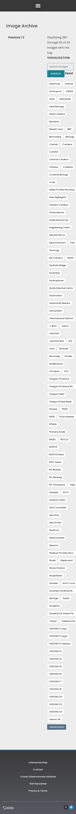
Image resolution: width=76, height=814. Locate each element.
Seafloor (54, 530)
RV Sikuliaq (55, 477)
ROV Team (55, 462)
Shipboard (66, 560)
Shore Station (57, 568)
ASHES (69, 91)
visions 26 (54, 719)
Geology (54, 250)
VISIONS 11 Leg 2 (58, 636)
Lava (52, 348)
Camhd (53, 151)
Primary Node (57, 432)
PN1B (64, 409)
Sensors (53, 545)
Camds (53, 144)
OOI (66, 371)
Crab (52, 182)
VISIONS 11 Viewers (60, 643)
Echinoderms (56, 212)
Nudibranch (56, 363)
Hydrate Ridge (57, 265)
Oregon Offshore (59, 378)
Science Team (57, 500)
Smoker (53, 583)
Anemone (54, 83)
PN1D (52, 416)
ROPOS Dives (56, 454)
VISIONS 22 (55, 704)
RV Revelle (55, 469)
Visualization (56, 727)
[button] (38, 6)
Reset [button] (69, 73)
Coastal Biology (58, 174)
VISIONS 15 (55, 666)
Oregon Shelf (57, 394)
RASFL (52, 439)
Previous (14, 37)
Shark (52, 560)
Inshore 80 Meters (59, 303)
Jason (65, 326)
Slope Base (55, 575)
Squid (66, 598)
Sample (53, 492)
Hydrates (54, 273)
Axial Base (65, 99)
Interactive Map (38, 762)
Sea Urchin (55, 522)
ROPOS (53, 447)
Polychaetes (66, 416)
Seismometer (57, 537)
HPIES (70, 258)
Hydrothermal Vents (61, 288)
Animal (69, 83)
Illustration (55, 295)
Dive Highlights (57, 197)
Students (54, 605)
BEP (69, 129)
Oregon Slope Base (60, 401)
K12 (70, 341)
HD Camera (56, 258)
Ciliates (53, 167)
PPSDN (53, 424)
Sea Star (54, 515)
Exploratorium (57, 242)
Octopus (54, 371)
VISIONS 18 (55, 689)
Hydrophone (56, 280)
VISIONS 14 (55, 659)
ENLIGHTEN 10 (57, 235)
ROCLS (64, 439)
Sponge (53, 598)
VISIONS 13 (55, 651)
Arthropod (55, 91)
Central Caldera (58, 159)
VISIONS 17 (55, 681)
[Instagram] (66, 807)
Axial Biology (56, 106)
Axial (52, 99)
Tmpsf (53, 621)
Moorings (54, 356)
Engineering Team (59, 227)
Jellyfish (54, 333)
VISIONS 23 (55, 711)
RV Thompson (57, 484)
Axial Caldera (57, 114)
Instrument (55, 310)
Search (56, 73)
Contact (38, 769)
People (53, 409)
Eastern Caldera (58, 205)
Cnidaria (68, 167)
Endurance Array (58, 220)
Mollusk (63, 348)
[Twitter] (71, 807)
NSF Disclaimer (38, 783)
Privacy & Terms (38, 790)
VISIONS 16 (55, 674)
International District (61, 318)
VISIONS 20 (55, 696)
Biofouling (55, 136)
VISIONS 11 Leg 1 (58, 628)
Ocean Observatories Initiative (38, 776)
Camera (67, 144)
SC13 (65, 492)
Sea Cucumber (57, 507)
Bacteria (54, 121)
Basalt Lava (56, 129)
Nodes (68, 356)
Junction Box (56, 341)
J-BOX (53, 326)
